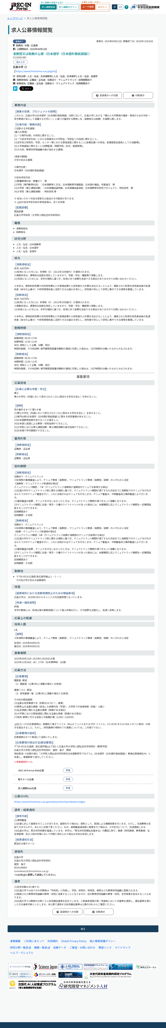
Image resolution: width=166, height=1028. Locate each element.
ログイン (102, 7)
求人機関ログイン (68, 7)
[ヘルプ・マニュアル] (126, 7)
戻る (83, 928)
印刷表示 (139, 95)
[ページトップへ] (158, 1020)
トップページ (15, 18)
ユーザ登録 (88, 6)
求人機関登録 (48, 7)
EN (120, 6)
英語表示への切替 (109, 95)
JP (114, 6)
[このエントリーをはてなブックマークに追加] (15, 88)
